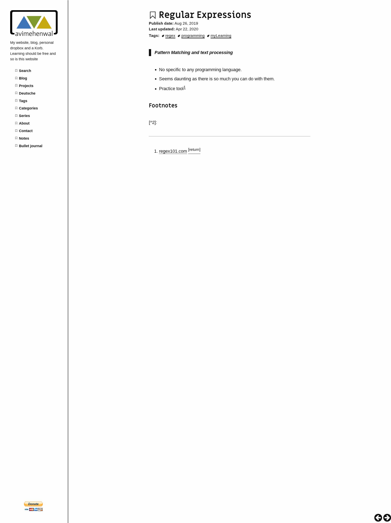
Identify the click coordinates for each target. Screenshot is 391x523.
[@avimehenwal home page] (34, 35)
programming (193, 35)
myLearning (221, 35)
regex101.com (173, 151)
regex (170, 35)
